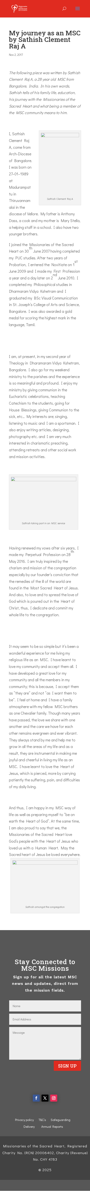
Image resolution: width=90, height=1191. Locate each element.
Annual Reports (52, 1126)
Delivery (29, 1126)
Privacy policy (24, 1119)
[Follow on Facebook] (36, 1098)
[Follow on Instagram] (53, 1098)
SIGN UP (67, 1066)
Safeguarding (60, 1119)
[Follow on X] (45, 1098)
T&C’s (42, 1119)
